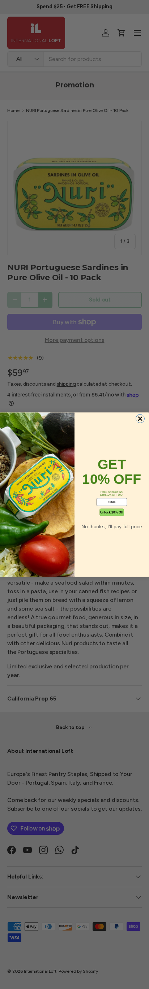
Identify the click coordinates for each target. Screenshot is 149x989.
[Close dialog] (140, 418)
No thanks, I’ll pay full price (111, 526)
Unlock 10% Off (111, 512)
